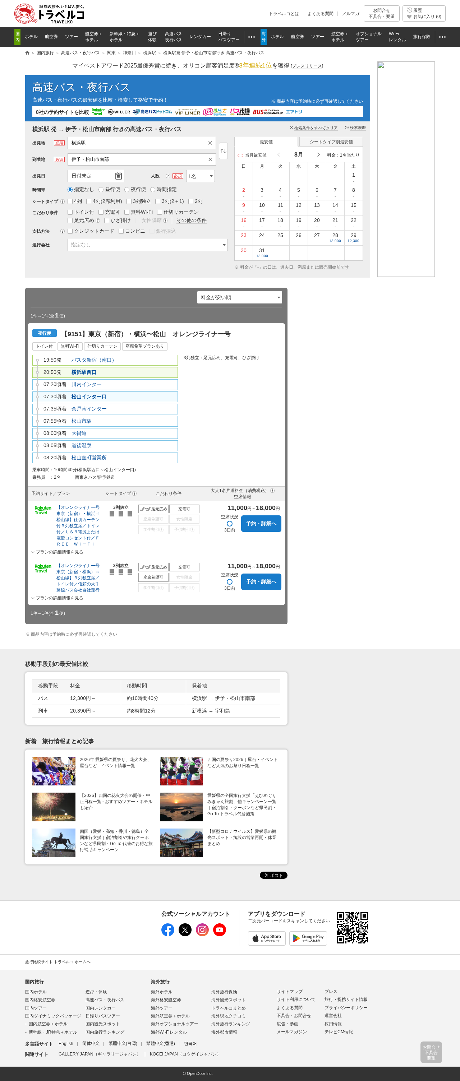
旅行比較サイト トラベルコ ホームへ (58, 962)
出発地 (38, 142)
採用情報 (333, 1023)
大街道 (79, 433)
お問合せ (382, 13)
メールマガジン (292, 1031)
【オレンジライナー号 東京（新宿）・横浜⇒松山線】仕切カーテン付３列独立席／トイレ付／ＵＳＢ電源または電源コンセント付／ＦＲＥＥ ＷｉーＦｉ (80, 526)
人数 (155, 175)
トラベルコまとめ (228, 1008)
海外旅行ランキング (230, 1023)
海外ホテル (161, 991)
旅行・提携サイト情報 (346, 999)
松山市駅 (82, 421)
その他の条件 (191, 220)
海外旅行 (160, 981)
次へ (318, 155)
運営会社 (333, 1015)
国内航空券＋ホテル (48, 1023)
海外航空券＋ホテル (170, 1016)
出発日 (38, 175)
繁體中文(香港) (160, 1043)
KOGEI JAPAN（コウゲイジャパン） (185, 1054)
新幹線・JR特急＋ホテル (53, 1032)
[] (307, 66)
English (66, 1043)
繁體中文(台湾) (123, 1043)
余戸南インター (89, 409)
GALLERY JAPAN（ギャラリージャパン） (100, 1054)
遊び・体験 (96, 991)
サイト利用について (296, 999)
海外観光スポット (228, 999)
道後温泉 (82, 445)
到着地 (38, 159)
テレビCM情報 (339, 1031)
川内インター (87, 384)
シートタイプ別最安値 (331, 141)
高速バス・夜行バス (81, 87)
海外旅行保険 (224, 991)
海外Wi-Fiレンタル (169, 1032)
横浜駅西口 (84, 372)
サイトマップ (290, 991)
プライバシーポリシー (346, 1007)
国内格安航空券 (40, 999)
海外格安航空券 (166, 999)
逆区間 (223, 151)
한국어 (190, 1043)
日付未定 (82, 175)
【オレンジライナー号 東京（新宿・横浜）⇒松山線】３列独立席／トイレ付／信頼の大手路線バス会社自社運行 (80, 578)
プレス (331, 991)
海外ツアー (161, 1008)
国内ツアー (36, 1008)
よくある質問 (321, 13)
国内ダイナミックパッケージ (53, 1016)
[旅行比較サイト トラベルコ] (27, 53)
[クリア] (212, 143)
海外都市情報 (224, 1032)
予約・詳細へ (261, 523)
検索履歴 (358, 127)
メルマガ (350, 13)
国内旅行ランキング (105, 1032)
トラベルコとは (284, 13)
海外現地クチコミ (228, 1016)
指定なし (81, 244)
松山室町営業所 (89, 457)
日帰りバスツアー (103, 1016)
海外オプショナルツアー (174, 1023)
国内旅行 (34, 981)
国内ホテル (36, 991)
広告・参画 (287, 1023)
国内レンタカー (101, 1008)
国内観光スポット (103, 1023)
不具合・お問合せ (294, 1015)
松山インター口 (89, 396)
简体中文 (91, 1043)
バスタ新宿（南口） (94, 360)
